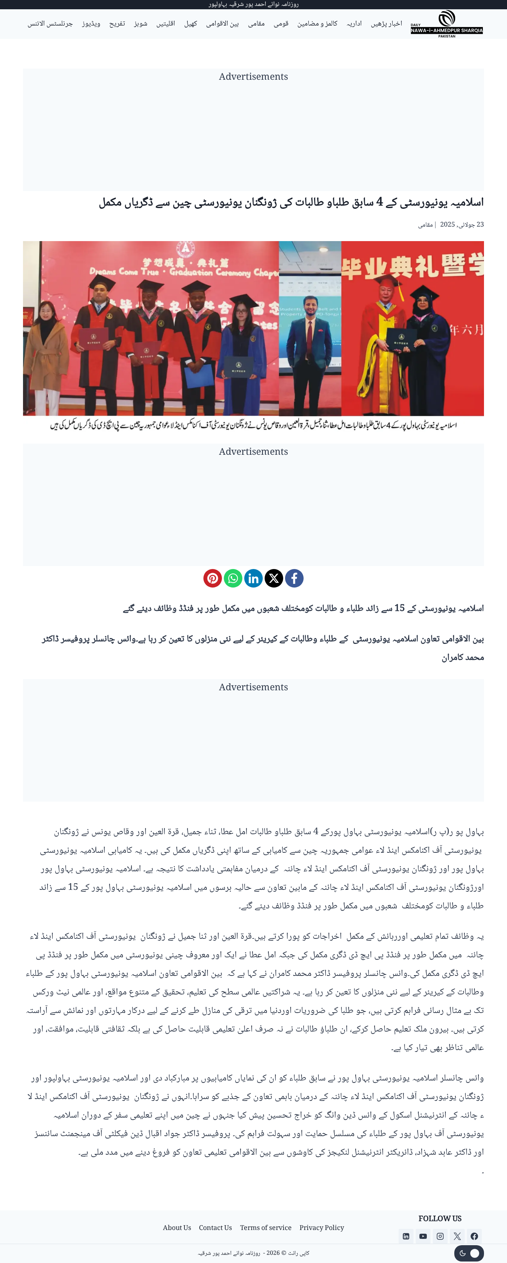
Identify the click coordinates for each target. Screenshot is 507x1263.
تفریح (117, 24)
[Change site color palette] (469, 1253)
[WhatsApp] (233, 578)
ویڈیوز (91, 24)
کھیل (190, 24)
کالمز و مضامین (317, 24)
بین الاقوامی (222, 24)
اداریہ (354, 24)
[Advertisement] (253, 139)
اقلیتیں (165, 24)
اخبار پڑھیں (386, 24)
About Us (177, 1228)
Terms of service (266, 1228)
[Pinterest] (212, 578)
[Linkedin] (406, 1236)
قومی (281, 24)
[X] (274, 578)
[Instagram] (440, 1236)
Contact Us (215, 1228)
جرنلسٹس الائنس (50, 24)
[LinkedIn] (253, 578)
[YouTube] (423, 1236)
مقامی (256, 24)
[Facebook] (294, 578)
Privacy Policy (322, 1228)
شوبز (140, 24)
